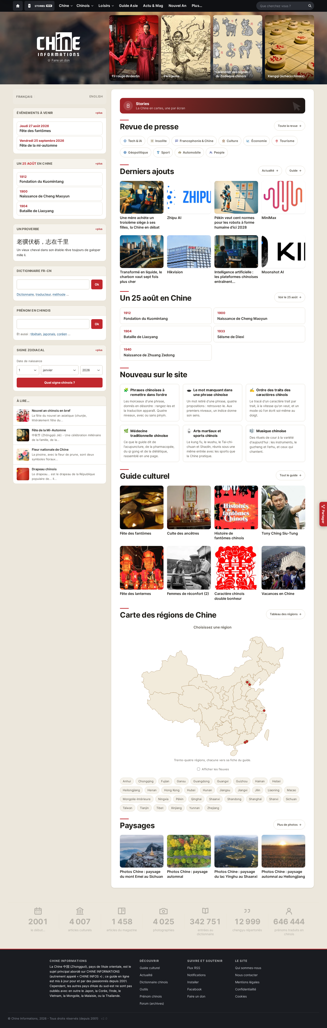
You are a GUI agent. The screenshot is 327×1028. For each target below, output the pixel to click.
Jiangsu (225, 790)
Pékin (180, 799)
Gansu (181, 781)
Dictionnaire (25, 294)
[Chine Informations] (58, 44)
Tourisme (287, 141)
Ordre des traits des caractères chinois (270, 392)
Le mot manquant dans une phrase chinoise (209, 392)
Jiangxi (242, 790)
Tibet (160, 808)
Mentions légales (247, 982)
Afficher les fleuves (215, 769)
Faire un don (61, 60)
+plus (99, 112)
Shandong (234, 799)
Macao (291, 790)
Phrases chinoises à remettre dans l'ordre (145, 392)
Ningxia (163, 799)
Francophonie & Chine (196, 141)
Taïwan (127, 808)
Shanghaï (255, 799)
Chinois (83, 5)
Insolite (161, 141)
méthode (58, 294)
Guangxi (222, 781)
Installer (193, 982)
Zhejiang (213, 808)
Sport (165, 152)
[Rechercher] (310, 6)
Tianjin (144, 808)
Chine (64, 5)
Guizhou (242, 781)
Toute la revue (288, 126)
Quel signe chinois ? (59, 382)
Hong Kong (172, 790)
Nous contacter (246, 975)
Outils (144, 989)
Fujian (165, 781)
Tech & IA (135, 141)
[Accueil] (18, 6)
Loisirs (104, 5)
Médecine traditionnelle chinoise (146, 433)
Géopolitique (138, 152)
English (96, 96)
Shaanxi (214, 799)
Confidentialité (245, 989)
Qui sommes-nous (248, 968)
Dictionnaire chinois (154, 982)
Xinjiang (176, 808)
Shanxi (273, 799)
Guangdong (201, 781)
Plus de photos (287, 824)
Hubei (191, 790)
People (219, 152)
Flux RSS (193, 968)
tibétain (35, 334)
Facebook (194, 989)
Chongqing (145, 781)
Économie (259, 141)
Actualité (268, 170)
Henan (152, 790)
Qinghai (196, 799)
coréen (62, 334)
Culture (232, 141)
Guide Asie (128, 5)
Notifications (196, 975)
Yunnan (194, 808)
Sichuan (291, 799)
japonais (49, 334)
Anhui (127, 781)
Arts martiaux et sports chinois (204, 433)
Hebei (276, 781)
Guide (293, 170)
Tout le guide (289, 475)
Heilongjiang (131, 790)
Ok (97, 284)
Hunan (207, 790)
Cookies (241, 996)
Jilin (257, 790)
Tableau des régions (284, 614)
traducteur (43, 294)
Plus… (197, 5)
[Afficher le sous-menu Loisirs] (113, 6)
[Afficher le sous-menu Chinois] (93, 6)
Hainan (260, 781)
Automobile (192, 152)
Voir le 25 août (288, 297)
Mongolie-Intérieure (137, 799)
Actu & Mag (153, 5)
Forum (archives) (152, 1003)
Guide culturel (150, 968)
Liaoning (273, 790)
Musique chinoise (268, 431)
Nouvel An (178, 5)
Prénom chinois (151, 996)
